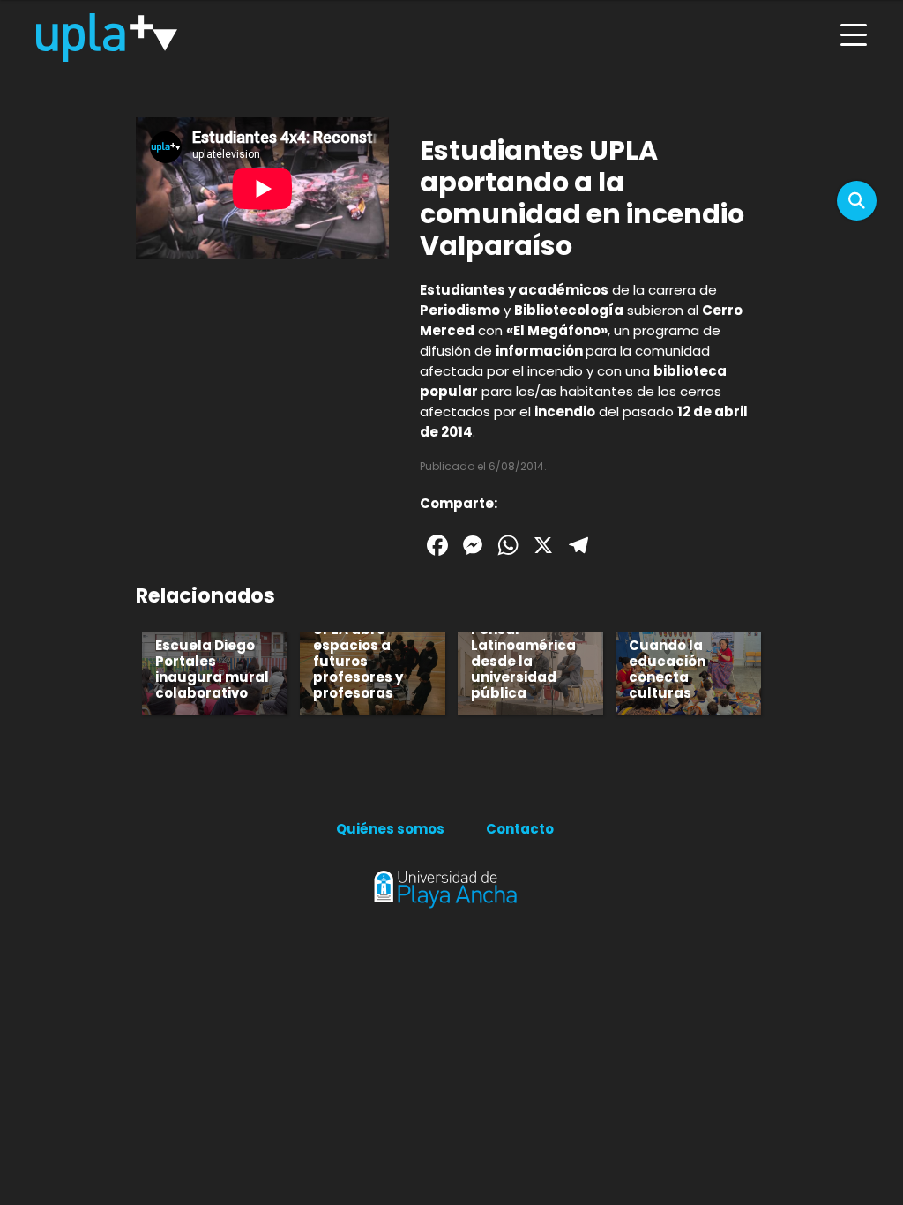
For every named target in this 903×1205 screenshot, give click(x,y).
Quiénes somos (390, 829)
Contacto (520, 829)
